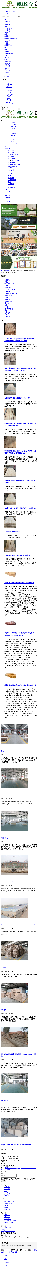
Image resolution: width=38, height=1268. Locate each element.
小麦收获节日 (5, 1100)
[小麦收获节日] (14, 1096)
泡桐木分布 (4, 838)
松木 (9, 182)
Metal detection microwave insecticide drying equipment (18, 924)
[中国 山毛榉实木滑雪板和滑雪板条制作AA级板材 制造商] (10, 551)
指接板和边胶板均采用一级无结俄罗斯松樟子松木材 (20, 508)
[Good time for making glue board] (14, 878)
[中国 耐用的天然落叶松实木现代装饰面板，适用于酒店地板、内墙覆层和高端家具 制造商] (10, 419)
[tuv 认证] (14, 964)
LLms (6, 1252)
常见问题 (7, 70)
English (12, 122)
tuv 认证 (3, 968)
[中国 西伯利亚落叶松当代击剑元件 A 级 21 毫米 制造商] (10, 394)
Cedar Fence (11, 172)
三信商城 (27, 1237)
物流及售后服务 (9, 1222)
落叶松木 (11, 178)
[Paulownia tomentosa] (14, 791)
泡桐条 (10, 168)
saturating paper (12, 166)
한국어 (12, 139)
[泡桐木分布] (14, 834)
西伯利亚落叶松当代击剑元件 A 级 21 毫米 (17, 398)
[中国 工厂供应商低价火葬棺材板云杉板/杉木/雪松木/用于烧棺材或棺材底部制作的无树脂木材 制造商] (10, 335)
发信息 (3, 1181)
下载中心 (7, 74)
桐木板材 (11, 170)
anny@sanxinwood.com (11, 13)
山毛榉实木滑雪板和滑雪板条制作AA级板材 (17, 555)
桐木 (2, 751)
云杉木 (10, 174)
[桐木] (14, 747)
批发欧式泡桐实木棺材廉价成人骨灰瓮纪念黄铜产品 (20, 685)
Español (12, 132)
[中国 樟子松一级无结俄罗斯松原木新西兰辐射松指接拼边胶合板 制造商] (10, 477)
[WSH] (19, 229)
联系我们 (7, 68)
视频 (5, 1191)
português (13, 133)
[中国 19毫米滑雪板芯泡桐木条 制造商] (10, 528)
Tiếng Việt (13, 143)
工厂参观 (7, 66)
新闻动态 (7, 72)
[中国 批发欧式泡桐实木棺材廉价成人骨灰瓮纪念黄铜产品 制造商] (10, 681)
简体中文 (13, 124)
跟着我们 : (4, 1235)
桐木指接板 (11, 162)
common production (10, 1220)
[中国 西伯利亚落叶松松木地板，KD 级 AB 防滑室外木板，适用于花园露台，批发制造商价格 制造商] (10, 447)
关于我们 (7, 64)
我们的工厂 (7, 1219)
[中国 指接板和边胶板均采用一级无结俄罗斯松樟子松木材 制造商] (10, 504)
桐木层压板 (7, 34)
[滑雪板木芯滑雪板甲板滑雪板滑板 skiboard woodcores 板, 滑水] (14, 1050)
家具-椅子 (11, 184)
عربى (12, 141)
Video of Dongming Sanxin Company (14, 1237)
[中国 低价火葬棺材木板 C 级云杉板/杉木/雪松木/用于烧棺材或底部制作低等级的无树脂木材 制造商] (10, 364)
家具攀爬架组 (12, 180)
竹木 (9, 176)
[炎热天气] (14, 1006)
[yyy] (19, 255)
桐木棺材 (11, 150)
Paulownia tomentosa (7, 795)
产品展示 (7, 22)
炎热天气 (3, 1010)
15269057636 (5, 1229)
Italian (12, 137)
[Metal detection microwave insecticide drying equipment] (14, 921)
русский (13, 130)
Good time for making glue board (11, 882)
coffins (10, 185)
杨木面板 (11, 152)
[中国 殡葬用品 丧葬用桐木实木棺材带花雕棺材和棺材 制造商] (10, 579)
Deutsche (13, 126)
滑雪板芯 (11, 156)
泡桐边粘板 (11, 158)
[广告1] (19, 216)
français (12, 128)
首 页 (6, 20)
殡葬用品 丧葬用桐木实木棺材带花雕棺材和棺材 (19, 583)
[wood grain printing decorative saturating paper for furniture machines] (14, 1141)
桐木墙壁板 (11, 187)
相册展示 (7, 76)
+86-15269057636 (9, 11)
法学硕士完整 (13, 1252)
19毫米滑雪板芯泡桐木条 (12, 531)
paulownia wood (13, 154)
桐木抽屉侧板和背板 (14, 164)
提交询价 (7, 1189)
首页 (2, 270)
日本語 (12, 135)
